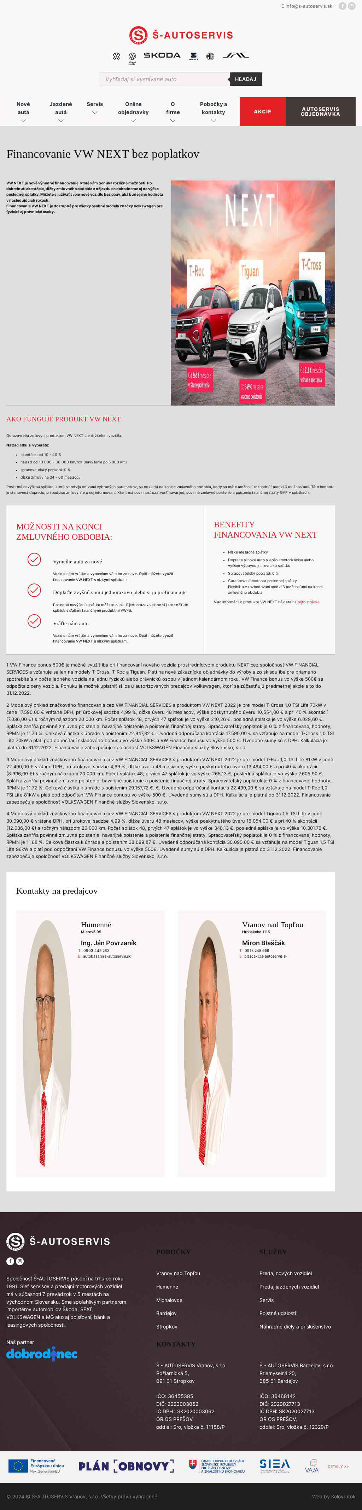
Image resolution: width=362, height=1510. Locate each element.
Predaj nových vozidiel (285, 1273)
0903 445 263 (96, 950)
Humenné (167, 1287)
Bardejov (166, 1313)
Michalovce (169, 1300)
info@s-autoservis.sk (309, 6)
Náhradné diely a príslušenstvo (295, 1327)
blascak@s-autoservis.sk (265, 956)
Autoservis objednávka (321, 111)
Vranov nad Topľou (178, 1273)
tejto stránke (309, 602)
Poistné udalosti (277, 1313)
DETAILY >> (338, 1466)
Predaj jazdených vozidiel (289, 1287)
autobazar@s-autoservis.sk (107, 956)
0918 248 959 (257, 950)
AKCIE (263, 111)
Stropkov (166, 1327)
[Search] (245, 79)
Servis (266, 1300)
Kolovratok (343, 1496)
